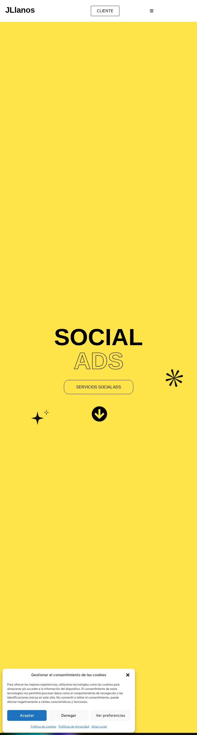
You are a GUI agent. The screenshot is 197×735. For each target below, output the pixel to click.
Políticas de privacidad (74, 726)
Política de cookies (43, 726)
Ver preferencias (110, 715)
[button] (127, 675)
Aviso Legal (99, 726)
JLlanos (20, 10)
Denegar (68, 715)
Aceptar (27, 715)
